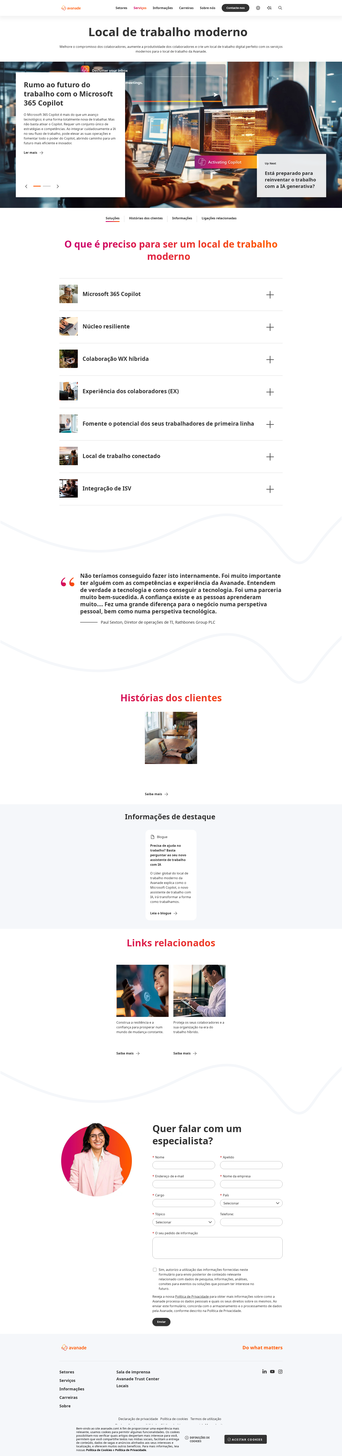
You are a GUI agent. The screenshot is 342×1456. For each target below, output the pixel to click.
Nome (158, 1157)
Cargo (158, 1195)
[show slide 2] (47, 186)
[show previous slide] (26, 186)
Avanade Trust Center (137, 1379)
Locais (122, 1385)
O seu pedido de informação (175, 1233)
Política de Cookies (99, 1450)
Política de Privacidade (192, 1296)
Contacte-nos (235, 8)
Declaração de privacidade (138, 1419)
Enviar (161, 1322)
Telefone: (227, 1214)
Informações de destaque (171, 816)
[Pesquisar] (280, 8)
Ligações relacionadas (219, 218)
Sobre (65, 1406)
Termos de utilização (205, 1419)
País (224, 1195)
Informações (163, 8)
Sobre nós (207, 8)
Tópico (158, 1214)
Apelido (227, 1157)
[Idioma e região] (261, 8)
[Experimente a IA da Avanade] (269, 8)
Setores (121, 8)
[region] (171, 1439)
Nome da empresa (235, 1176)
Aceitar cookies (247, 1439)
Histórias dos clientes (146, 218)
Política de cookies (174, 1419)
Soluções (113, 218)
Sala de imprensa (133, 1372)
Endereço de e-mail (168, 1176)
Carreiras (186, 8)
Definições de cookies (200, 1439)
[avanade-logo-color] (71, 8)
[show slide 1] (37, 186)
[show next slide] (57, 186)
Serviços (140, 8)
